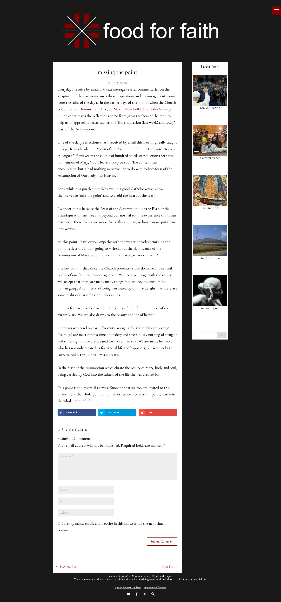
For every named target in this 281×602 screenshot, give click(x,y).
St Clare (100, 109)
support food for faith (155, 587)
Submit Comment (162, 541)
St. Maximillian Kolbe (125, 109)
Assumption (210, 208)
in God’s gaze (210, 308)
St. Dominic (83, 109)
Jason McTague (163, 576)
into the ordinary (210, 258)
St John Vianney (158, 109)
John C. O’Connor (131, 576)
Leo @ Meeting (210, 108)
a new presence (210, 158)
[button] (276, 11)
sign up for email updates (128, 587)
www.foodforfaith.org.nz (163, 579)
